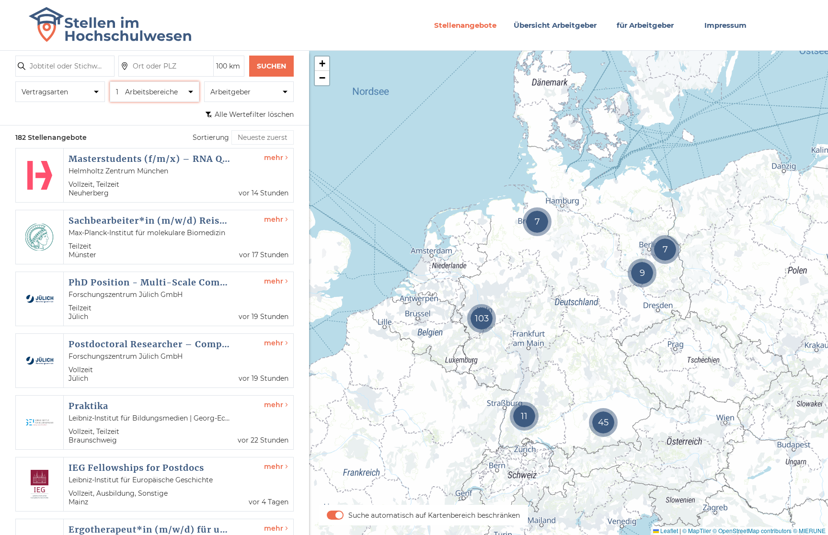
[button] (481, 318)
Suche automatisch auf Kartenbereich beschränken (434, 515)
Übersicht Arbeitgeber (555, 25)
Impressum (725, 25)
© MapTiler (696, 530)
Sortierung (211, 137)
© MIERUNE (809, 530)
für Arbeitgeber (645, 25)
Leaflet (668, 530)
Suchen (271, 66)
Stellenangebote (465, 25)
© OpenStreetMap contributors (752, 530)
